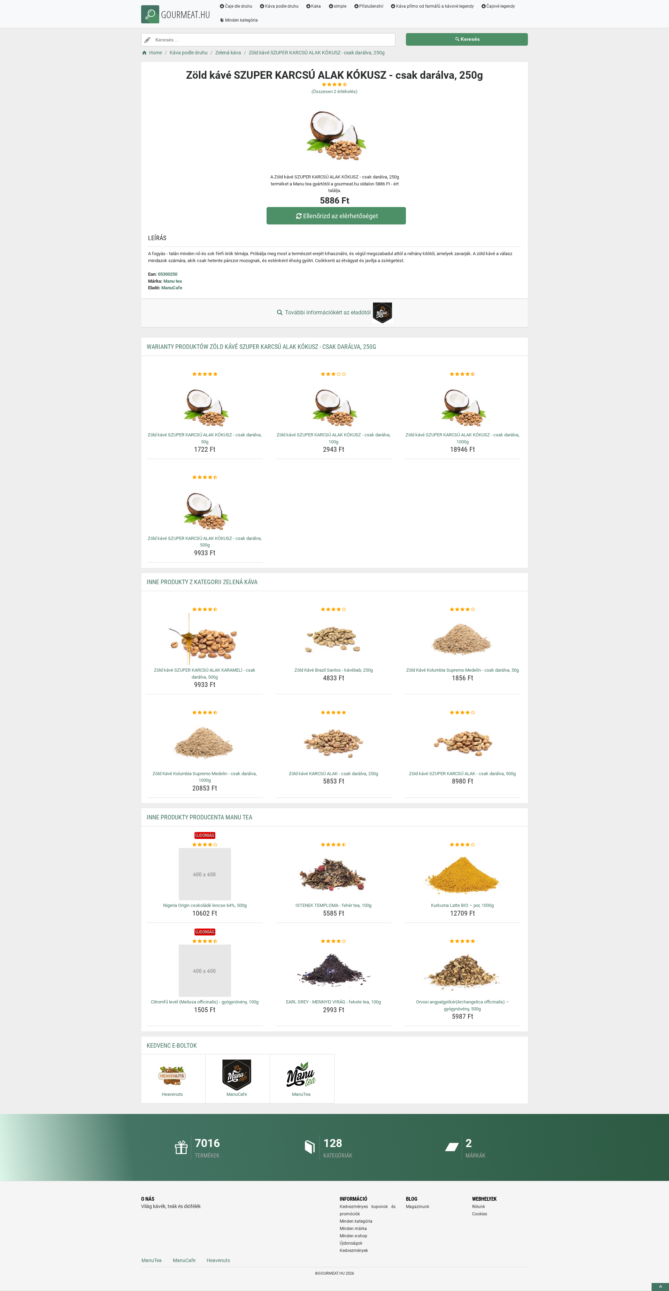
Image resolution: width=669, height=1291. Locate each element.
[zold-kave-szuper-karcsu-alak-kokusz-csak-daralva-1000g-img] (463, 403)
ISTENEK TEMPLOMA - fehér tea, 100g (333, 905)
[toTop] (660, 1287)
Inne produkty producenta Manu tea (199, 817)
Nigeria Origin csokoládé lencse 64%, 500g (205, 905)
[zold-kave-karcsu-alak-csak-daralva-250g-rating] (334, 712)
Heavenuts (218, 1260)
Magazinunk (417, 1206)
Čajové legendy (500, 6)
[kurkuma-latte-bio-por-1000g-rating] (463, 844)
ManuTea (151, 1260)
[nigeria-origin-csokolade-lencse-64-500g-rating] (205, 844)
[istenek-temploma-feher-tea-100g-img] (334, 874)
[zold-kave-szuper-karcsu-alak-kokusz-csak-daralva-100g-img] (334, 403)
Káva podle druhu (282, 6)
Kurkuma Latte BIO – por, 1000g (462, 905)
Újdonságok (351, 1243)
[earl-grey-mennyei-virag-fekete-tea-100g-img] (334, 971)
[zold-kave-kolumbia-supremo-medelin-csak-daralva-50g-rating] (463, 609)
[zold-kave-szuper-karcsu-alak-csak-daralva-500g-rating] (463, 712)
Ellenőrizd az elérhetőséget (340, 216)
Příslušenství (371, 6)
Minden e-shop (353, 1235)
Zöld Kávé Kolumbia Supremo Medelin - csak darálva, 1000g (205, 777)
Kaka (316, 6)
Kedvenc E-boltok (172, 1045)
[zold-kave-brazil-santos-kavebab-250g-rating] (334, 609)
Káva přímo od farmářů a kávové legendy (435, 6)
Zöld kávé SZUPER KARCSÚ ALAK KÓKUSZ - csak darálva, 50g (205, 438)
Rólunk (478, 1206)
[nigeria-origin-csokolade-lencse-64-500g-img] (205, 874)
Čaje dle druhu (238, 6)
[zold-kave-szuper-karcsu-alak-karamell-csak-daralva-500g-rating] (205, 609)
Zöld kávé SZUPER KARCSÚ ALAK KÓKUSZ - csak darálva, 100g (334, 438)
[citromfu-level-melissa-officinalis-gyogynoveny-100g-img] (205, 971)
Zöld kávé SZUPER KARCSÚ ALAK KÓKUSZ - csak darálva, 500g (205, 542)
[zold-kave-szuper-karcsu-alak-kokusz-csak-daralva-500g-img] (205, 507)
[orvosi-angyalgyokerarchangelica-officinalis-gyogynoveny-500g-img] (463, 971)
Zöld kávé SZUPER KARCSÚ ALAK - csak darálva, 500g (462, 773)
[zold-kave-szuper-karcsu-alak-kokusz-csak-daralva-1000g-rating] (463, 374)
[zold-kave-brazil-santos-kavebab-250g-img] (334, 639)
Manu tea (172, 281)
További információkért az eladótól (328, 312)
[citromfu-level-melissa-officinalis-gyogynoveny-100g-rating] (205, 941)
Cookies (479, 1214)
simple (340, 6)
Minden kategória (241, 20)
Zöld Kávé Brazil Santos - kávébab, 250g (333, 670)
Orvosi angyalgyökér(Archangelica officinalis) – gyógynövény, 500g (462, 1005)
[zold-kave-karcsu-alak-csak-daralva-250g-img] (334, 742)
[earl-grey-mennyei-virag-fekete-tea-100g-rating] (334, 941)
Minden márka (353, 1228)
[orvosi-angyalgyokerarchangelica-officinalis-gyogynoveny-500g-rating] (463, 941)
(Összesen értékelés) (334, 91)
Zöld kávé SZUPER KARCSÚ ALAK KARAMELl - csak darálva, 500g (204, 673)
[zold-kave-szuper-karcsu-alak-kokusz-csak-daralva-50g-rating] (205, 374)
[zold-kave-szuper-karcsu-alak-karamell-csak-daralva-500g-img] (205, 639)
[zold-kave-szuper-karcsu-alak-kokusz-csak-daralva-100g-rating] (334, 374)
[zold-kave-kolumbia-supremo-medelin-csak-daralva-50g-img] (463, 639)
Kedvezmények (354, 1250)
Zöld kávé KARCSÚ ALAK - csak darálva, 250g (333, 773)
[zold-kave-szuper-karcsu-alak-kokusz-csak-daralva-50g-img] (205, 403)
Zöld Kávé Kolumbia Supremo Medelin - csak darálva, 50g (462, 670)
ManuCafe (171, 287)
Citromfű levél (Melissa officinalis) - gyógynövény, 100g (205, 1001)
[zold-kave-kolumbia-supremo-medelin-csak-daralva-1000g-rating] (205, 712)
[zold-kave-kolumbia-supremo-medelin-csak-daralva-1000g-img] (205, 742)
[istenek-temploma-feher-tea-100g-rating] (334, 844)
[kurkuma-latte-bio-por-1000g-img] (463, 874)
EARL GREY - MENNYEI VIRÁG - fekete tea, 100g (333, 1001)
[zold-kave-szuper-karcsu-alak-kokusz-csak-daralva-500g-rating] (205, 477)
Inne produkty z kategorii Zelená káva (202, 582)
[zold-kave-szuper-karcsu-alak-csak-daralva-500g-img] (463, 742)
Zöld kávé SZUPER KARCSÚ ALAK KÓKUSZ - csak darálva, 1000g (463, 438)
